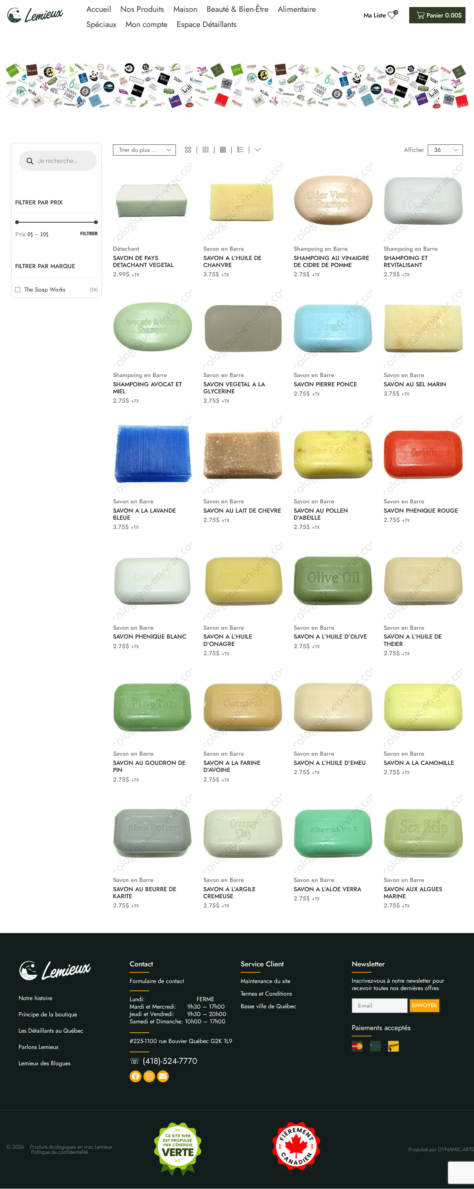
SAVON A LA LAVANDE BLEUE (144, 514)
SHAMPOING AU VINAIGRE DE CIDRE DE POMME (331, 261)
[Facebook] (135, 1076)
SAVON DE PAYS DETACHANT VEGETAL (143, 261)
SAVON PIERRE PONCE (325, 384)
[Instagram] (149, 1076)
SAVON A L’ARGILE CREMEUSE (229, 892)
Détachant (126, 248)
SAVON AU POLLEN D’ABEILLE (321, 514)
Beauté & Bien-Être (237, 9)
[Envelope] (163, 1076)
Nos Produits (142, 9)
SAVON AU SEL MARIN (415, 384)
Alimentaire (297, 9)
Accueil (98, 9)
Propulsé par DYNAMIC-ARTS (441, 1149)
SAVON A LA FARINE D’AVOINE (231, 766)
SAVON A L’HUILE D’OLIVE (330, 636)
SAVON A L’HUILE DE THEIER (413, 640)
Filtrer (89, 234)
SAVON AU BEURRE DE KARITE (144, 892)
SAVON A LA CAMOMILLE (419, 763)
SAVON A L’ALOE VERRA (327, 889)
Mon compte (146, 24)
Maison (185, 9)
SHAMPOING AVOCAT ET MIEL (147, 388)
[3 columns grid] (205, 150)
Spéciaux (101, 24)
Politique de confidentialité (59, 1152)
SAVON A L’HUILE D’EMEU (330, 763)
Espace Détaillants (207, 24)
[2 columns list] (240, 150)
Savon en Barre (223, 248)
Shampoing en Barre (321, 248)
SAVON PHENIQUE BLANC (149, 636)
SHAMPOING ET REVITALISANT (406, 261)
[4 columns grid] (223, 150)
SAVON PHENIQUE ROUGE (421, 510)
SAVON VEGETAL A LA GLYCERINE (234, 388)
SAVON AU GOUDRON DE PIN (149, 766)
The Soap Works (61, 290)
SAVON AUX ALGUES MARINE (413, 892)
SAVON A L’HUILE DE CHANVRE (232, 261)
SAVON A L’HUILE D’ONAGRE (227, 640)
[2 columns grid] (188, 150)
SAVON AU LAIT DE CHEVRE (242, 510)
